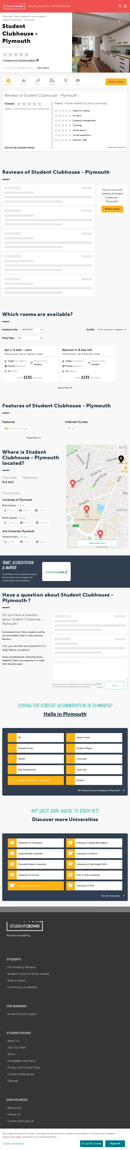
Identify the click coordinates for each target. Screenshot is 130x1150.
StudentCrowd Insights (22, 1014)
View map (42, 67)
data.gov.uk (14, 1107)
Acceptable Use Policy (21, 1061)
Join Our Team (16, 1047)
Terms (11, 1054)
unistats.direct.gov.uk (20, 1121)
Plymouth (7, 16)
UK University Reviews (21, 967)
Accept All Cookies (91, 1143)
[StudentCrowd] (14, 6)
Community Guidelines (22, 987)
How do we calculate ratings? (20, 147)
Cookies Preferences (20, 1074)
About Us (13, 1041)
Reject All (115, 1143)
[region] (65, 1139)
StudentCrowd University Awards (28, 974)
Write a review (116, 81)
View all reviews (115, 147)
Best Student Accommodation (29, 16)
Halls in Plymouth (65, 714)
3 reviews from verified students (19, 60)
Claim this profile (14, 47)
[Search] (120, 6)
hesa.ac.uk (14, 1114)
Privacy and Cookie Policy (23, 1067)
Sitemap (12, 1081)
